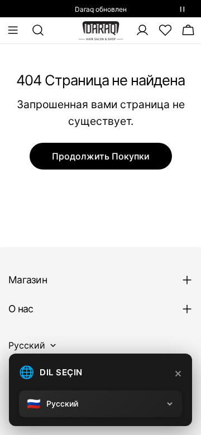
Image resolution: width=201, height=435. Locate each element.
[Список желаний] (165, 30)
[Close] (178, 373)
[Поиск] (35, 30)
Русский (26, 345)
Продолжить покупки (101, 156)
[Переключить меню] (13, 30)
